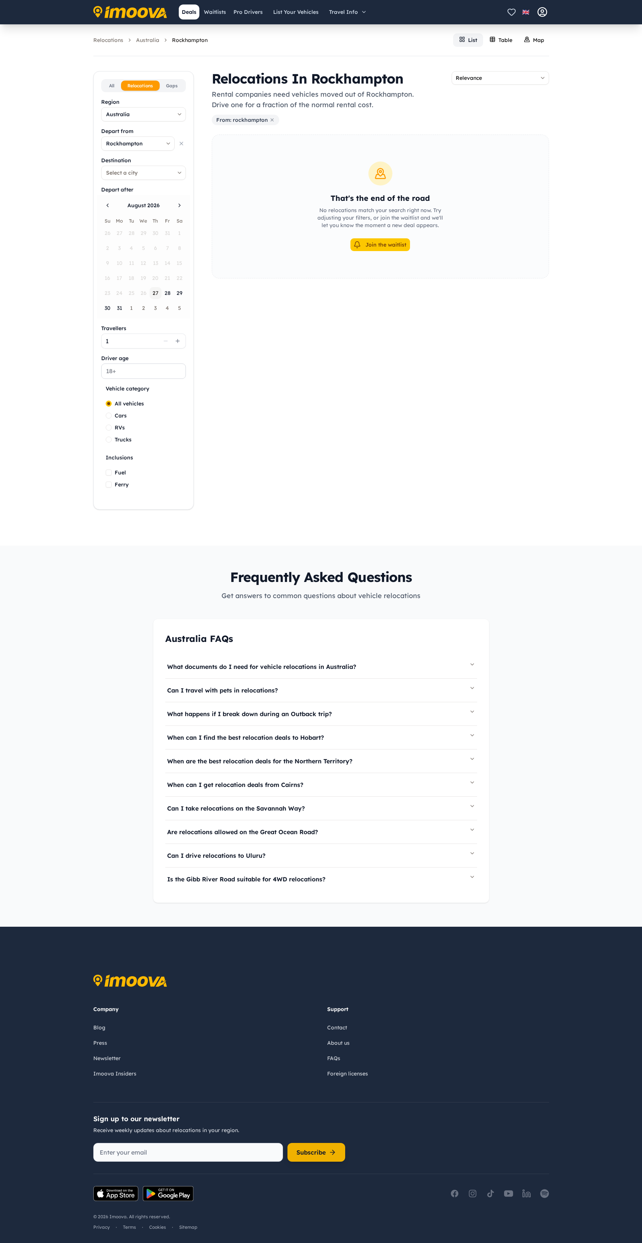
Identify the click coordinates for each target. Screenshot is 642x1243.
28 (168, 293)
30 (108, 308)
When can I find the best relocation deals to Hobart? (245, 737)
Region (110, 102)
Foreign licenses (347, 1073)
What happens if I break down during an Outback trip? (249, 714)
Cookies (157, 1227)
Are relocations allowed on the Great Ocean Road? (242, 832)
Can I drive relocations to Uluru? (216, 855)
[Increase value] (177, 341)
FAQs (333, 1058)
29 (180, 293)
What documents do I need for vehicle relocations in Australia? (261, 666)
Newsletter (107, 1058)
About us (338, 1043)
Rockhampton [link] (190, 40)
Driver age (115, 358)
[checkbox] (109, 473)
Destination (116, 160)
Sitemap (188, 1227)
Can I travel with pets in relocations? (222, 690)
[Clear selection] (181, 143)
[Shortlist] (511, 11)
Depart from (117, 131)
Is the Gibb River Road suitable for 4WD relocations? (246, 879)
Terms (129, 1227)
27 (156, 293)
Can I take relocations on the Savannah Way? (236, 808)
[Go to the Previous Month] (108, 205)
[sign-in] (542, 12)
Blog (99, 1027)
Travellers (113, 328)
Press (100, 1043)
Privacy (101, 1227)
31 (119, 308)
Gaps (172, 85)
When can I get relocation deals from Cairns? (235, 784)
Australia (147, 40)
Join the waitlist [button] (385, 244)
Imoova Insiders (114, 1073)
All (111, 85)
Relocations (108, 40)
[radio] (109, 404)
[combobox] (143, 114)
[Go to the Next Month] (180, 205)
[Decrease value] (165, 341)
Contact (337, 1027)
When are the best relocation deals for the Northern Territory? (259, 761)
